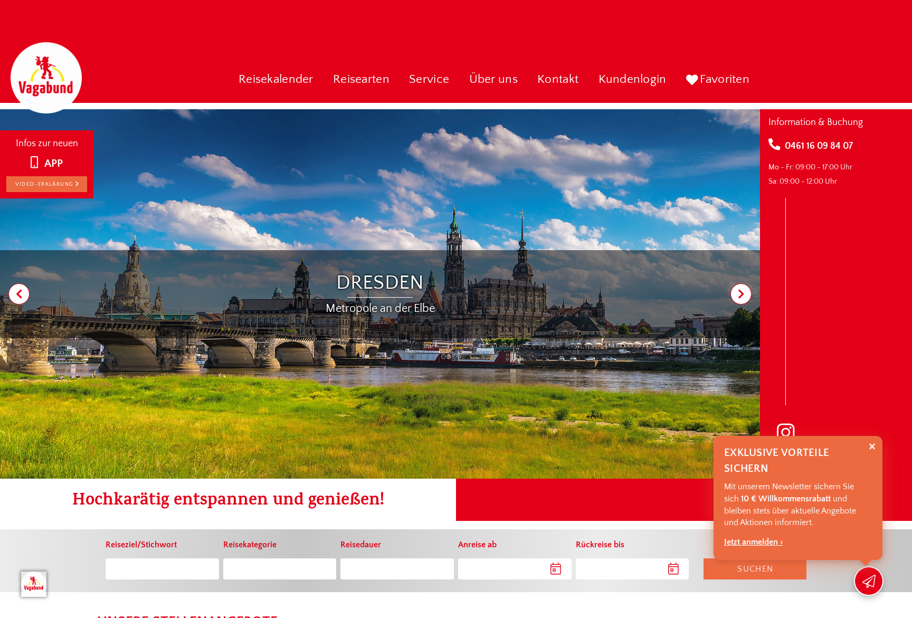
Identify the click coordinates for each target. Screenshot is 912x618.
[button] (276, 80)
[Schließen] (872, 446)
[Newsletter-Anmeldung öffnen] (868, 581)
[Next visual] (741, 294)
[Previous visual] (19, 294)
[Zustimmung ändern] (33, 584)
